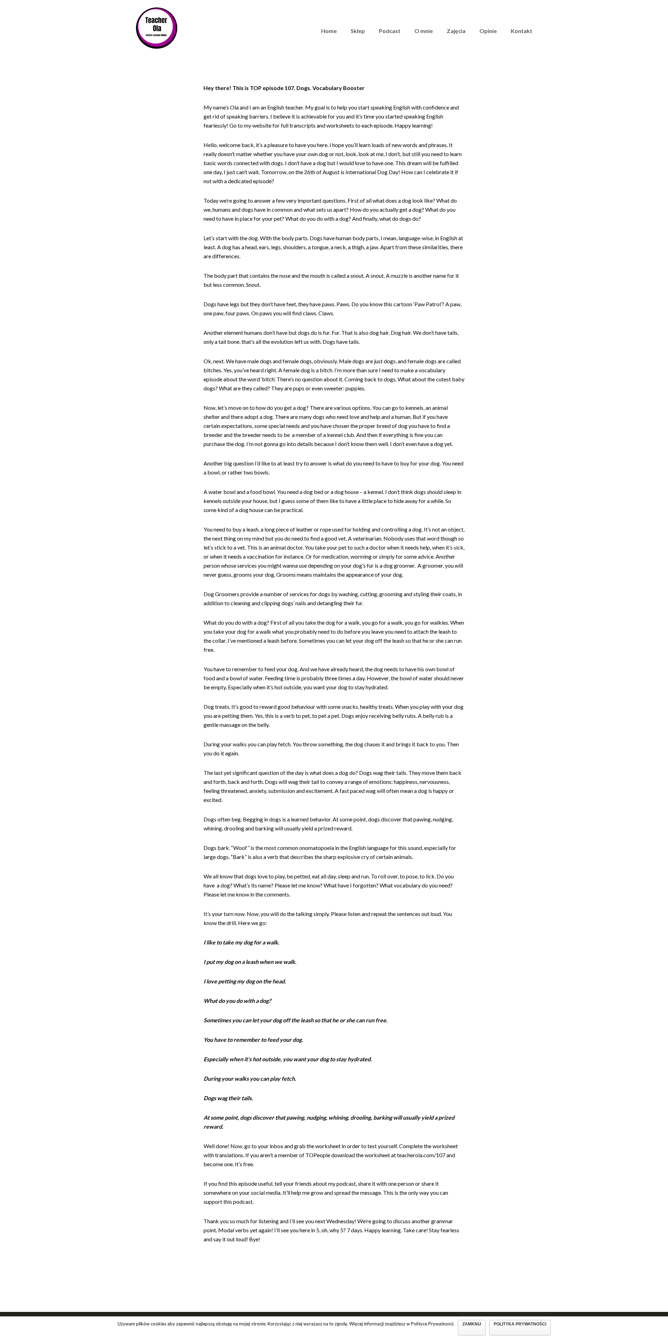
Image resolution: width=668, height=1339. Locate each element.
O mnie (423, 30)
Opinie (488, 30)
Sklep (358, 30)
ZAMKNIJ (471, 1324)
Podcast (389, 30)
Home (329, 30)
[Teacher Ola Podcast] (156, 27)
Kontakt (521, 30)
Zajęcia (456, 30)
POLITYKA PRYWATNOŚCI (520, 1324)
